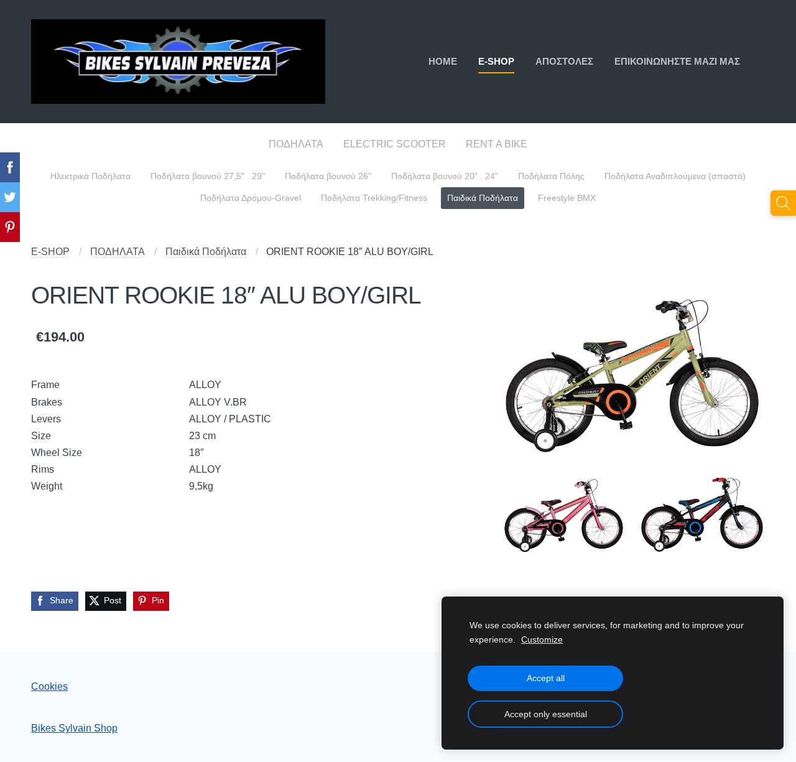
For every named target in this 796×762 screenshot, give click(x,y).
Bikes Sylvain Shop (74, 728)
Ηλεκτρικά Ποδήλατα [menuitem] (90, 176)
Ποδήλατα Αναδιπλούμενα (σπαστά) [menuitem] (675, 176)
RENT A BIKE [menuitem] (496, 144)
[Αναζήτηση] (783, 203)
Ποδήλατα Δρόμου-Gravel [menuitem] (250, 198)
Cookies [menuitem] (49, 686)
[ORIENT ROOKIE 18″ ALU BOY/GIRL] (633, 368)
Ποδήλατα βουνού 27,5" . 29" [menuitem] (207, 176)
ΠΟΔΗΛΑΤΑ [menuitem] (296, 144)
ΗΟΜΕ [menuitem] (442, 61)
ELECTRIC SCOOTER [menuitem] (394, 144)
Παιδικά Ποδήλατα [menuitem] (482, 198)
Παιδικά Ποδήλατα (205, 251)
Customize (542, 639)
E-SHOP (50, 251)
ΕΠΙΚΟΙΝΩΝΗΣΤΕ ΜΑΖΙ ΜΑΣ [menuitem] (677, 61)
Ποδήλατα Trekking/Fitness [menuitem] (374, 198)
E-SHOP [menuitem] (496, 61)
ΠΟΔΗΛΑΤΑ (117, 251)
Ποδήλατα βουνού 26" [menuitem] (328, 176)
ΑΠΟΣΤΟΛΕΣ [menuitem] (564, 61)
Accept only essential (545, 714)
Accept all (546, 678)
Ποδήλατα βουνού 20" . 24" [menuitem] (444, 176)
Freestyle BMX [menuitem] (567, 198)
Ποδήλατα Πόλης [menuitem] (551, 176)
